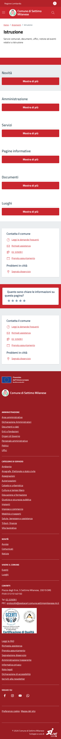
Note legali (7, 669)
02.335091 (11, 599)
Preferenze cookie (11, 711)
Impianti (6, 504)
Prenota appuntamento (13, 650)
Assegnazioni (8, 476)
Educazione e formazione (14, 495)
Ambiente (7, 466)
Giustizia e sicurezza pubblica (16, 499)
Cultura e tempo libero (13, 490)
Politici (5, 445)
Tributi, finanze (9, 523)
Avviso (5, 544)
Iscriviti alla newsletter (13, 679)
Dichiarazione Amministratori (16, 422)
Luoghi (5, 574)
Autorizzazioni (9, 480)
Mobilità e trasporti (11, 513)
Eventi (5, 570)
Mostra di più (30, 81)
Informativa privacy (11, 664)
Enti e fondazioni (10, 431)
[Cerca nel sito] (53, 12)
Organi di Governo (11, 436)
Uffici (4, 450)
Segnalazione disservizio (14, 655)
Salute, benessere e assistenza (17, 518)
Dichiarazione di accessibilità (16, 674)
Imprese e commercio (12, 509)
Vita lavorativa (9, 528)
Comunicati (7, 549)
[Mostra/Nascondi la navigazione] (3, 12)
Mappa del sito (28, 711)
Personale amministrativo (15, 441)
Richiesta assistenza (12, 646)
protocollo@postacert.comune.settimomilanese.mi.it (33, 603)
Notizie (5, 553)
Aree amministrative (12, 417)
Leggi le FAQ (8, 641)
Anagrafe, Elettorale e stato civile (18, 471)
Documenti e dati (10, 426)
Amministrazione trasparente (16, 660)
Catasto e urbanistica (12, 485)
